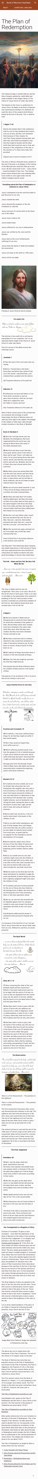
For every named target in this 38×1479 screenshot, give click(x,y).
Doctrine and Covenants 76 (11, 1243)
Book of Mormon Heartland (18, 3)
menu (3, 3)
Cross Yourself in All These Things (16, 1450)
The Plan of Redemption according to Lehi (17, 1394)
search (35, 3)
